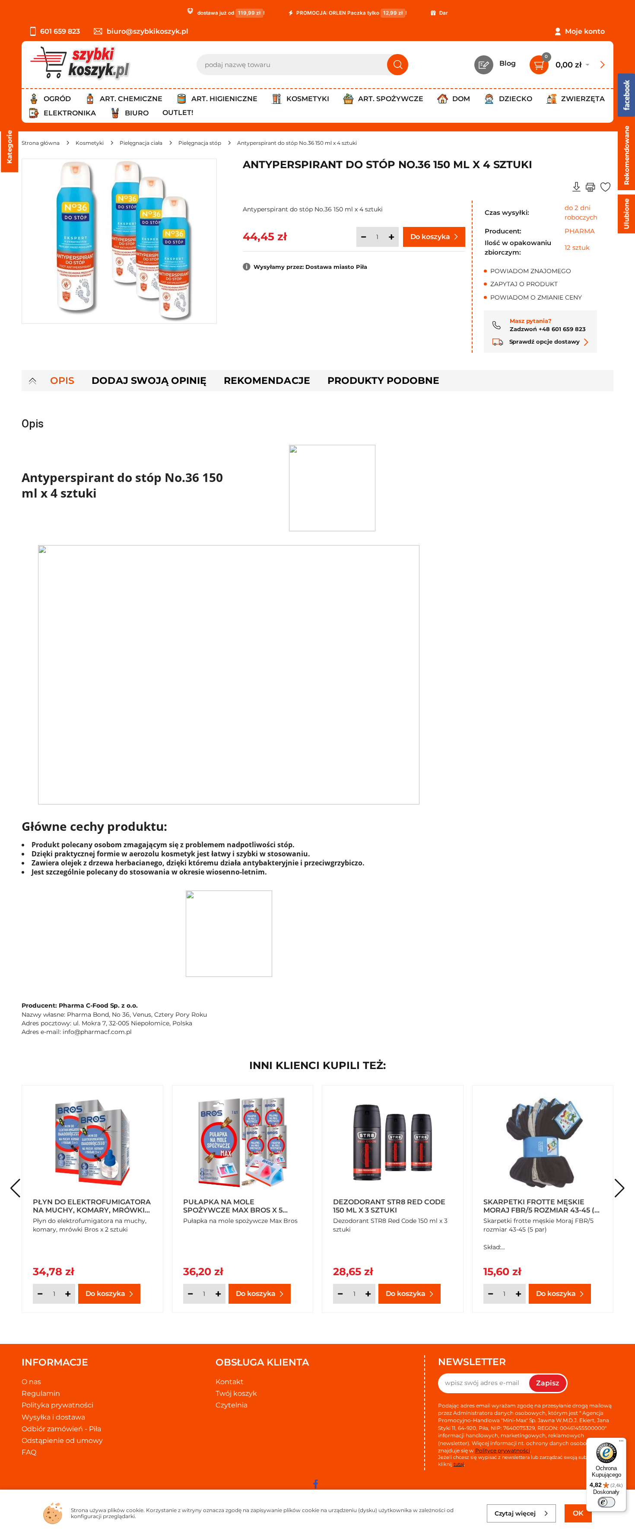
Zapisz (547, 1383)
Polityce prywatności (502, 1450)
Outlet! (177, 113)
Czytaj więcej (515, 1513)
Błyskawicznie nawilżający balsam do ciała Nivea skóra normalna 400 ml (541, 1205)
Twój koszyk (236, 1393)
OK (578, 1513)
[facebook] (315, 1484)
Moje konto (585, 31)
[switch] (606, 1502)
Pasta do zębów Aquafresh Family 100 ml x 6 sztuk (240, 1205)
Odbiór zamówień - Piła (61, 1429)
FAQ (29, 1452)
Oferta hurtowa (205, 1221)
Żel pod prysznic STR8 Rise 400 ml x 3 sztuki (87, 1205)
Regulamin (41, 1393)
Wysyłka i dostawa (53, 1417)
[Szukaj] (397, 64)
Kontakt (230, 1382)
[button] (619, 1188)
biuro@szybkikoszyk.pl (147, 31)
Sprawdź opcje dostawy (544, 341)
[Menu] (621, 1443)
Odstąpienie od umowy (62, 1440)
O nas (31, 1382)
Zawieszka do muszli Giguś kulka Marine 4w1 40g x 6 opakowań (388, 1205)
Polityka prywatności (57, 1405)
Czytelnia (232, 1405)
